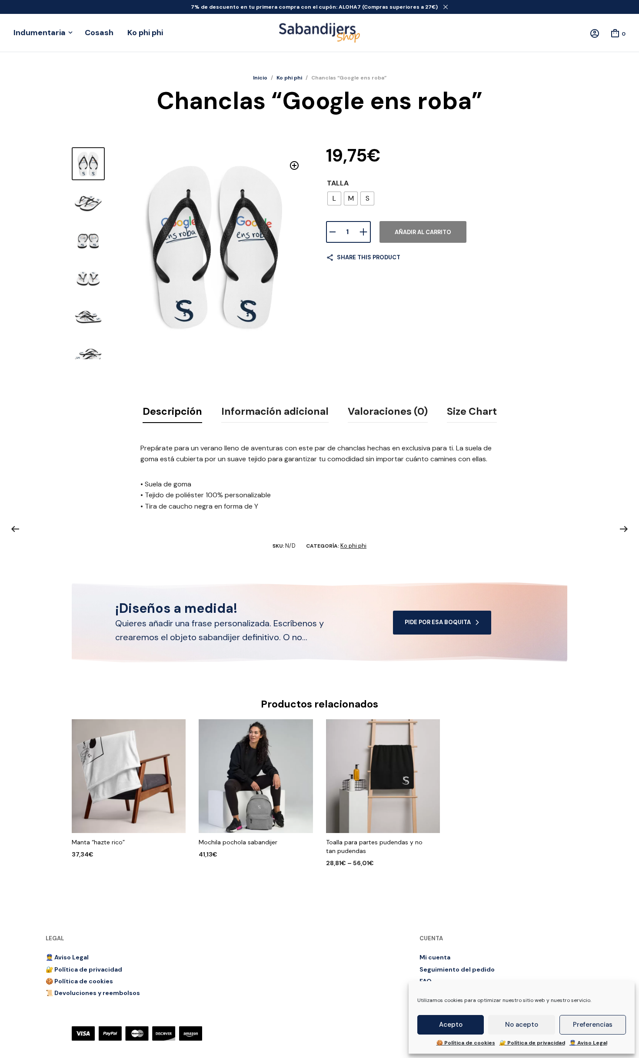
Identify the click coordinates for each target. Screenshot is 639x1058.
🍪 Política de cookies (465, 1042)
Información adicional (275, 411)
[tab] (172, 412)
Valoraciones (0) (388, 411)
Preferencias (592, 1024)
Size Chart (472, 411)
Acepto (451, 1024)
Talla (338, 183)
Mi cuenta (434, 957)
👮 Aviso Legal (588, 1042)
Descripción (172, 411)
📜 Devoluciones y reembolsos (93, 993)
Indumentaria (39, 32)
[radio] (334, 198)
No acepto (521, 1024)
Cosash (99, 32)
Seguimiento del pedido (457, 969)
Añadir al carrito (423, 232)
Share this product (368, 257)
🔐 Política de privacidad (532, 1042)
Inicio (260, 77)
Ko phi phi (145, 32)
